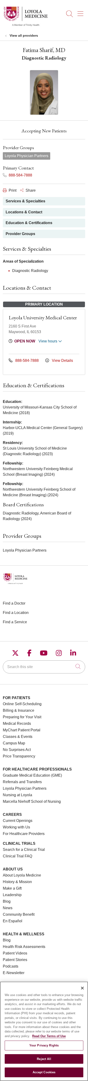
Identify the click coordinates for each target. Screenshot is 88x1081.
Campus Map (14, 743)
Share (30, 190)
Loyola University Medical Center (43, 317)
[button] (81, 12)
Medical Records (17, 723)
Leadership (12, 895)
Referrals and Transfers (22, 782)
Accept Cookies (44, 1072)
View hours (48, 341)
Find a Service (15, 622)
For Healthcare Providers (24, 834)
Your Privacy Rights (44, 1045)
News (7, 908)
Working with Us (16, 827)
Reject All (44, 1059)
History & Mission (17, 882)
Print (12, 190)
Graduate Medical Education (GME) (32, 775)
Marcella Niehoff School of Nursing (32, 801)
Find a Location (16, 613)
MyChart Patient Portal (21, 730)
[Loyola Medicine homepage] (25, 26)
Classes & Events (17, 737)
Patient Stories (15, 960)
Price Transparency (19, 756)
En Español (12, 921)
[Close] (82, 988)
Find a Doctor (14, 603)
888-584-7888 (20, 175)
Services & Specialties (25, 201)
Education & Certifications (29, 223)
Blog (7, 901)
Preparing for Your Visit (22, 717)
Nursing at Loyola (17, 795)
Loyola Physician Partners (24, 788)
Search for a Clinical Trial (24, 850)
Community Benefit (18, 914)
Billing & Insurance (18, 710)
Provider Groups (20, 234)
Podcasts (10, 966)
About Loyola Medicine (22, 875)
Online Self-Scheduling (22, 704)
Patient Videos (15, 953)
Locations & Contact (24, 212)
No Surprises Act (17, 750)
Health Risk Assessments (24, 947)
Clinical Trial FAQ (17, 856)
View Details (62, 361)
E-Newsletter (13, 973)
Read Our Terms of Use (49, 1036)
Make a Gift (12, 888)
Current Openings (17, 821)
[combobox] (44, 666)
